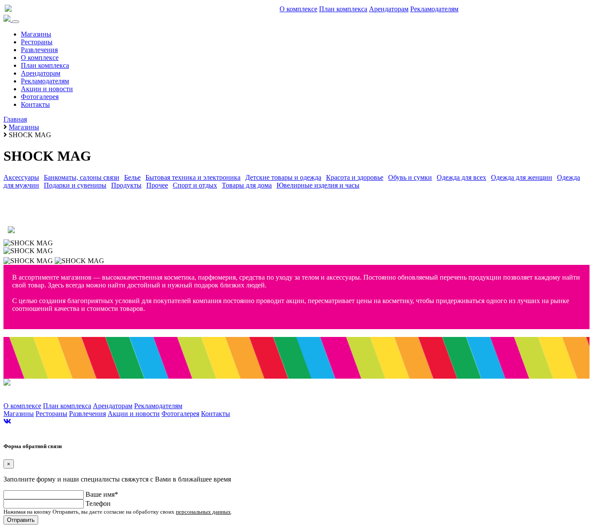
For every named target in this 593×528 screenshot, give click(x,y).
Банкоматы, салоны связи (81, 177)
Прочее (157, 185)
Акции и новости (47, 88)
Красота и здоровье (354, 177)
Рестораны (37, 42)
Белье (132, 177)
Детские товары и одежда (283, 177)
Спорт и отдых (195, 185)
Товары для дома (247, 185)
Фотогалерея (40, 96)
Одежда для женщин (521, 177)
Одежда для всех (461, 177)
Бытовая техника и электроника (192, 177)
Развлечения (39, 49)
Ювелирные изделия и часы (318, 185)
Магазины (36, 34)
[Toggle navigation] (15, 21)
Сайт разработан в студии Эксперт (40, 430)
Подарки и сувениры (75, 185)
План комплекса (343, 9)
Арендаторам (389, 9)
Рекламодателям (434, 9)
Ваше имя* (102, 494)
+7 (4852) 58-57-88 (34, 217)
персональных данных (203, 511)
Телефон (98, 503)
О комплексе (298, 9)
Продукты (126, 185)
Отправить (21, 520)
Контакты (35, 104)
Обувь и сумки (410, 177)
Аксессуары (21, 177)
